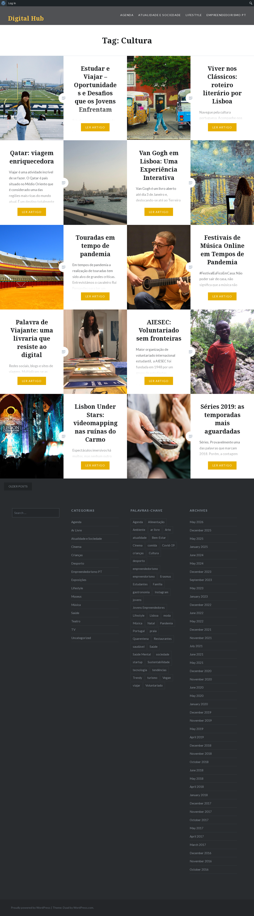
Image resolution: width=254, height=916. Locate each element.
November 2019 (201, 720)
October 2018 (199, 762)
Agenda (127, 15)
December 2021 (200, 629)
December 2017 (200, 803)
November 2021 (201, 638)
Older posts (18, 486)
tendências (159, 670)
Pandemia (166, 623)
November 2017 (201, 811)
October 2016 (199, 869)
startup (137, 662)
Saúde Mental (142, 654)
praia (153, 631)
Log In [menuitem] (12, 3)
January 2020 (199, 704)
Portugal (139, 631)
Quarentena (141, 638)
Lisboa (154, 615)
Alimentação (156, 522)
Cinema (76, 546)
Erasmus (165, 576)
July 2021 (196, 646)
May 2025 (196, 538)
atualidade (140, 537)
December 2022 (200, 605)
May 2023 (196, 588)
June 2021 (196, 654)
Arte (168, 529)
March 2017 (198, 844)
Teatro (75, 621)
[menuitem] (3, 3)
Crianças (77, 555)
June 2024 (196, 555)
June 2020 (196, 687)
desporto (139, 561)
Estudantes (140, 584)
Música (76, 605)
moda (167, 615)
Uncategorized (81, 638)
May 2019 (196, 729)
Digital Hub (26, 18)
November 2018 (201, 753)
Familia (157, 584)
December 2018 (200, 745)
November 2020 (201, 679)
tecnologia (140, 670)
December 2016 (200, 853)
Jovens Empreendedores (149, 607)
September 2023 (201, 580)
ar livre (155, 529)
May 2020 (196, 695)
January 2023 (199, 596)
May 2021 (196, 662)
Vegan (167, 677)
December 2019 (200, 712)
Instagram (161, 592)
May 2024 (196, 563)
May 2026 (196, 522)
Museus (76, 596)
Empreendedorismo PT (226, 15)
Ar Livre (76, 530)
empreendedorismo (145, 568)
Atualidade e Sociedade (159, 15)
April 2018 (197, 786)
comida (152, 545)
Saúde (75, 613)
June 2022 (196, 613)
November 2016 (201, 861)
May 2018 (196, 778)
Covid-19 (168, 545)
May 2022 (196, 621)
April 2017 (197, 836)
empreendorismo (144, 576)
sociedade (162, 654)
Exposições (78, 580)
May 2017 (196, 828)
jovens (137, 600)
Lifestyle (194, 15)
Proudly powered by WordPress (30, 907)
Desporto (77, 563)
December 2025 (200, 530)
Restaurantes (163, 638)
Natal (151, 623)
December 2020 (200, 671)
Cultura (154, 553)
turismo (152, 677)
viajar (136, 685)
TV (73, 629)
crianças (138, 553)
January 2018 (199, 795)
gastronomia (141, 592)
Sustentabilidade (159, 662)
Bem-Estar (159, 537)
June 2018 (196, 770)
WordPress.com (83, 907)
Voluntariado (154, 685)
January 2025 (199, 546)
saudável (138, 646)
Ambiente (139, 529)
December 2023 (200, 571)
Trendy (137, 677)
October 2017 (199, 820)
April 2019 (197, 737)
